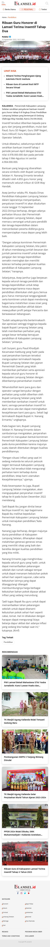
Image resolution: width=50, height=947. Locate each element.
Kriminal (5, 912)
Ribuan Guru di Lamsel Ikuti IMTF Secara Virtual (22, 86)
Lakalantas (29, 912)
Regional (28, 10)
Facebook (18, 897)
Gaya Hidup (29, 904)
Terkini (44, 10)
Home (4, 17)
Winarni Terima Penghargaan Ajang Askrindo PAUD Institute (23, 77)
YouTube (28, 897)
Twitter (25, 897)
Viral (3, 925)
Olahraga (5, 921)
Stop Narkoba (30, 921)
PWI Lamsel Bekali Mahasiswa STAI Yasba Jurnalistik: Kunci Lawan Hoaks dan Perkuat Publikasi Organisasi (24, 95)
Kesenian (28, 908)
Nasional (28, 917)
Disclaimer (29, 936)
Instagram (21, 897)
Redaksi (5, 932)
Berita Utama (10, 10)
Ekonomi (5, 904)
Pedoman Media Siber (33, 932)
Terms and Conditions (11, 936)
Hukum (4, 908)
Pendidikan (8, 642)
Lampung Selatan (8, 917)
